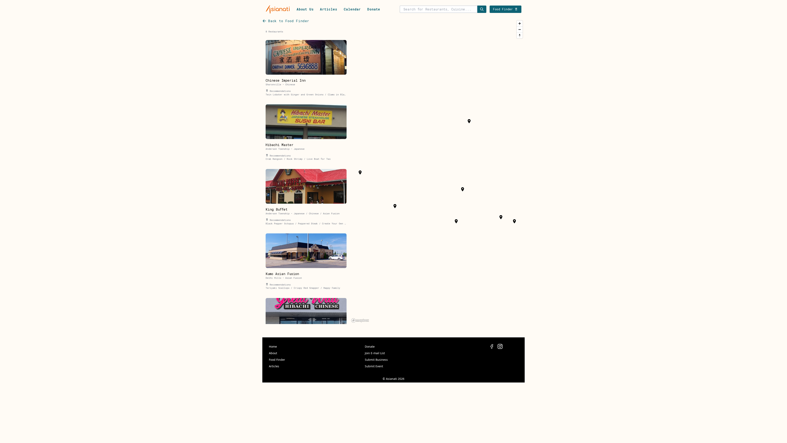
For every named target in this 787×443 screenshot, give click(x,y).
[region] (437, 171)
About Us (305, 9)
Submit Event (374, 366)
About (273, 353)
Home (273, 346)
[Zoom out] (520, 29)
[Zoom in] (520, 23)
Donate (373, 9)
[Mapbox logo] (360, 320)
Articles (328, 9)
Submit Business (376, 360)
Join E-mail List (375, 353)
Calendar (352, 9)
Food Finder (277, 360)
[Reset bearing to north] (520, 35)
